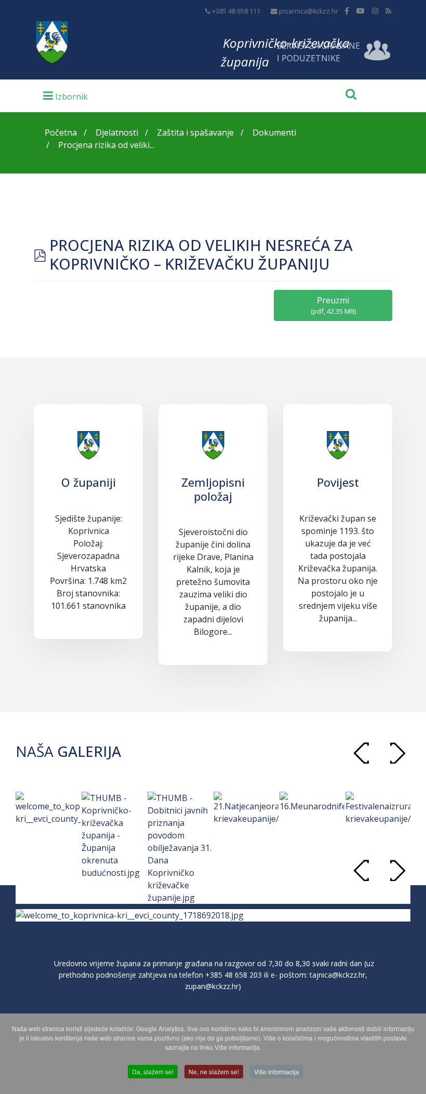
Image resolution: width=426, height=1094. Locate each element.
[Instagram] (375, 11)
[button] (397, 753)
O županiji (88, 482)
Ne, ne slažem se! (214, 1071)
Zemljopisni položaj (213, 488)
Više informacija (276, 1071)
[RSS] (388, 11)
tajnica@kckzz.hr (337, 975)
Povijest (338, 482)
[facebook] (346, 11)
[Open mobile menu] (65, 95)
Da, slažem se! (153, 1071)
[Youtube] (360, 11)
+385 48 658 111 (236, 11)
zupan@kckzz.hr (211, 986)
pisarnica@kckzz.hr (308, 11)
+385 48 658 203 (233, 975)
